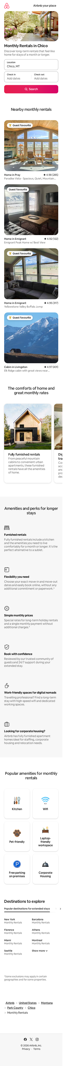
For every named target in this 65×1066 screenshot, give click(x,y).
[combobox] (31, 66)
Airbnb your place (44, 5)
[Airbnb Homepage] (6, 5)
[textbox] (17, 78)
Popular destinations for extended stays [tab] (27, 908)
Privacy (26, 1049)
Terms (36, 1049)
